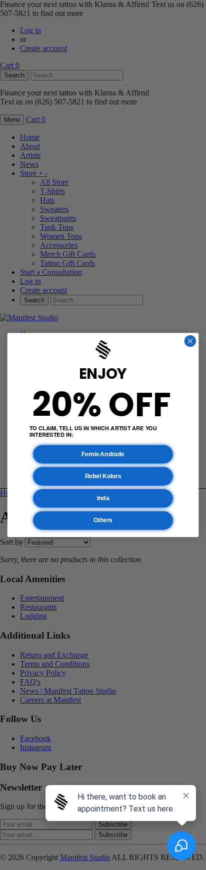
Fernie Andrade (103, 454)
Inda (103, 498)
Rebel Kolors (103, 476)
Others (103, 520)
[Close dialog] (190, 340)
